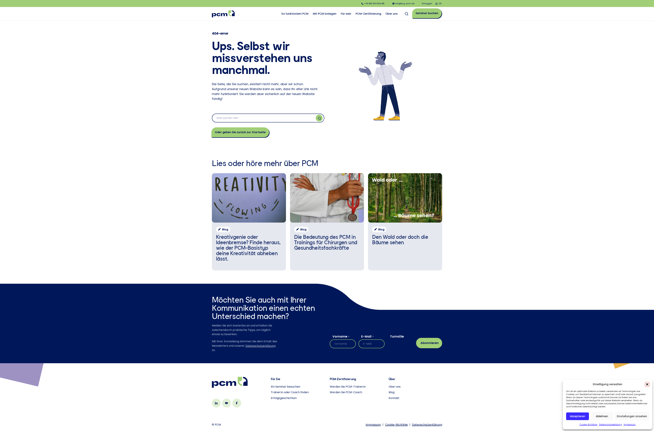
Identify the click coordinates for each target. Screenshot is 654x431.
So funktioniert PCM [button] (294, 14)
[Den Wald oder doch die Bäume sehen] (405, 221)
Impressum (630, 424)
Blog (391, 392)
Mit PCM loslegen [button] (324, 14)
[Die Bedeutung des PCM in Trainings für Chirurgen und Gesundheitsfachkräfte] (327, 221)
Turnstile (397, 336)
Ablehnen (602, 416)
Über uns (395, 387)
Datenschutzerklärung (610, 424)
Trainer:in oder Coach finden (290, 392)
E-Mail (367, 336)
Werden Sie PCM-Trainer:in (348, 387)
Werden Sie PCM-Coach (346, 392)
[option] (440, 3)
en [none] (440, 3)
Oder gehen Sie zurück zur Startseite (240, 132)
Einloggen (427, 3)
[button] (647, 384)
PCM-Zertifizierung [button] (368, 14)
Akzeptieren (577, 416)
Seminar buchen (427, 13)
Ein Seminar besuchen (285, 387)
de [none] (436, 3)
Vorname (340, 336)
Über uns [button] (392, 14)
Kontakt (394, 398)
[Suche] (319, 118)
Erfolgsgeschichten (284, 398)
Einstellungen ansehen (632, 416)
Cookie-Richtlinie (588, 424)
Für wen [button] (346, 14)
